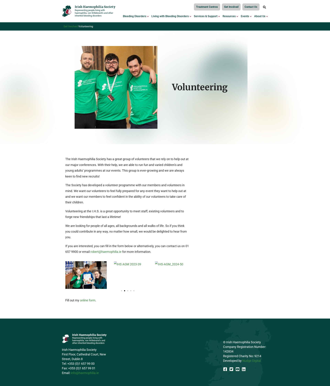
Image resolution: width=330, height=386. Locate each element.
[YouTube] (237, 369)
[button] (121, 290)
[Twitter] (231, 369)
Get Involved (71, 26)
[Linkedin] (244, 369)
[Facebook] (225, 369)
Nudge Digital (251, 360)
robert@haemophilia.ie (106, 252)
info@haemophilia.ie (85, 373)
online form (87, 300)
